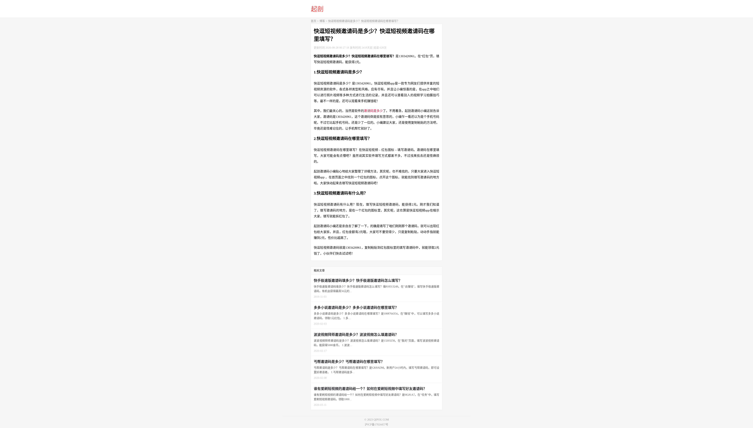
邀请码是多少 (373, 110)
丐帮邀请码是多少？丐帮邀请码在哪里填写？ (349, 362)
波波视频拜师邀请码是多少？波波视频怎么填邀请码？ (356, 335)
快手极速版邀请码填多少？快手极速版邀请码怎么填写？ (358, 281)
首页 (313, 21)
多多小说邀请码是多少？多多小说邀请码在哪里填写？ (356, 308)
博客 (322, 21)
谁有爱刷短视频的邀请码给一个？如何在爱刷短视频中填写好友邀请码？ (370, 389)
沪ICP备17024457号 (376, 424)
